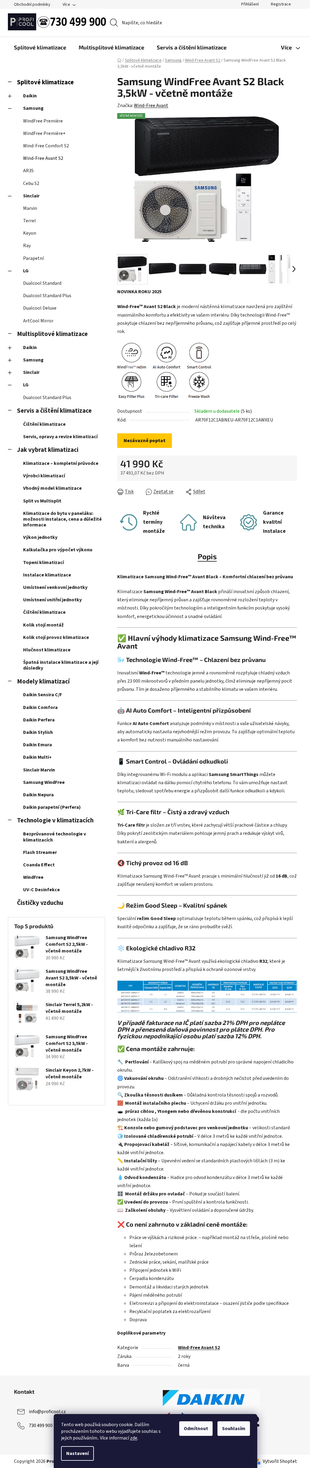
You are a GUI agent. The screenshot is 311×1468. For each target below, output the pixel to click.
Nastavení (77, 1453)
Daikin (30, 95)
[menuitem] (40, 47)
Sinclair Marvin (39, 770)
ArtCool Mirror (38, 320)
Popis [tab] (207, 556)
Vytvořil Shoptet (280, 1461)
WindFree (33, 877)
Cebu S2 (31, 183)
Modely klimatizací (43, 681)
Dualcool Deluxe (39, 308)
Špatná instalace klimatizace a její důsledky (60, 665)
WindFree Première (43, 121)
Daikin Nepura (38, 794)
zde (133, 1438)
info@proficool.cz (47, 1411)
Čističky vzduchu (40, 903)
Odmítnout (196, 1428)
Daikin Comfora (40, 707)
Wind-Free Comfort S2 (46, 146)
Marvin (30, 208)
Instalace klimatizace (47, 575)
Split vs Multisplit (42, 501)
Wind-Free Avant (151, 105)
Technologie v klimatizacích (55, 820)
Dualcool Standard (42, 283)
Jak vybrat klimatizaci (47, 449)
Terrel (29, 220)
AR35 (28, 170)
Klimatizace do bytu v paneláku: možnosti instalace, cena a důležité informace (62, 519)
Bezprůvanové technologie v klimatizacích (54, 837)
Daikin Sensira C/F (42, 694)
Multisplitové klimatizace (52, 334)
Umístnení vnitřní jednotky (52, 599)
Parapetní (33, 258)
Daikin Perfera (39, 720)
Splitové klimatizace (45, 82)
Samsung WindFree (44, 782)
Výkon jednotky (40, 537)
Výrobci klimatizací (44, 475)
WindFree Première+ (44, 133)
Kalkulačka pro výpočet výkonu (57, 549)
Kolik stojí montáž (43, 625)
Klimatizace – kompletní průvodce (60, 463)
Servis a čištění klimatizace (54, 410)
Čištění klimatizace (44, 424)
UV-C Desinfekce (41, 889)
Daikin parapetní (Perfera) (52, 807)
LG (26, 270)
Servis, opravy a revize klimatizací (60, 436)
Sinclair (31, 196)
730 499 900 (41, 1425)
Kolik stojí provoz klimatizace (56, 637)
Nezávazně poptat (145, 440)
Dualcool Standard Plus (47, 295)
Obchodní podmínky (32, 5)
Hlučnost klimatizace (46, 650)
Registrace (281, 4)
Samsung (33, 108)
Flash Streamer (40, 852)
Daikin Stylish (38, 732)
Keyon (29, 233)
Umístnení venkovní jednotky (55, 587)
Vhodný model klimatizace (52, 488)
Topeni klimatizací (43, 562)
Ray (27, 245)
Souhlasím (233, 1428)
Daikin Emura (37, 744)
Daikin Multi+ (37, 757)
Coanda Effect (39, 865)
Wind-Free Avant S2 (43, 158)
